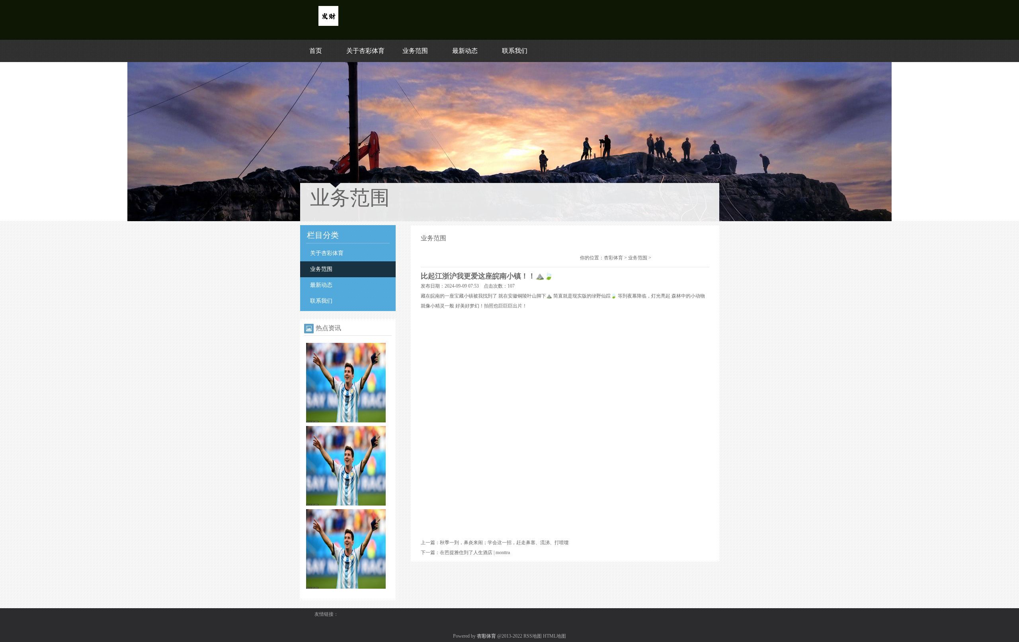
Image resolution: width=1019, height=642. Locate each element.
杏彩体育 (613, 258)
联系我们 (514, 50)
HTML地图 (554, 636)
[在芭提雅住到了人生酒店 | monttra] (346, 587)
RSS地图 (532, 636)
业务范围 (415, 50)
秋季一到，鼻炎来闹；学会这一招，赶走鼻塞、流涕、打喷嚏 (504, 542)
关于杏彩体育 (365, 50)
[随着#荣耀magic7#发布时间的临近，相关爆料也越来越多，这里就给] (346, 504)
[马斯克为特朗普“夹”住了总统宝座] (346, 421)
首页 (315, 50)
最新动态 (465, 50)
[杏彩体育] (328, 24)
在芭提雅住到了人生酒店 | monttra (475, 552)
